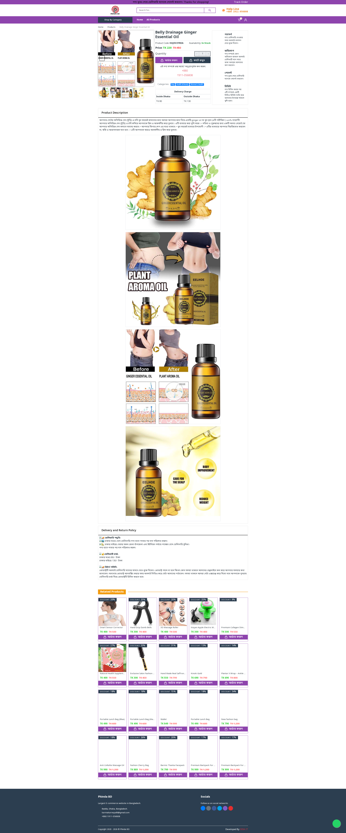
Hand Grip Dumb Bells (141, 627)
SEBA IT (244, 829)
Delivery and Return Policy (119, 530)
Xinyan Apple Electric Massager (206, 627)
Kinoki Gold (196, 673)
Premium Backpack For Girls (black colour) (241, 765)
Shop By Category (113, 20)
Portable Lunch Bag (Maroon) (144, 719)
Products (111, 27)
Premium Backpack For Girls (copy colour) (211, 765)
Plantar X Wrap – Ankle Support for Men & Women (245, 673)
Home (100, 27)
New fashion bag (229, 719)
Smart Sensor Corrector (111, 627)
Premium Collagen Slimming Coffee (238, 627)
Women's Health (197, 84)
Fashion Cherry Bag (139, 765)
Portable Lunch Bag (200, 719)
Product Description (115, 113)
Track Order (241, 2)
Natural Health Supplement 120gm (117, 673)
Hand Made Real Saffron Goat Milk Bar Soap (182, 673)
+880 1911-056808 (237, 12)
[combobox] (170, 10)
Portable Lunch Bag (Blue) (112, 719)
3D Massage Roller (169, 627)
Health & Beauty (183, 84)
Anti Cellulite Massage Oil (112, 765)
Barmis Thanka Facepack (172, 765)
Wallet (164, 719)
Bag (172, 84)
